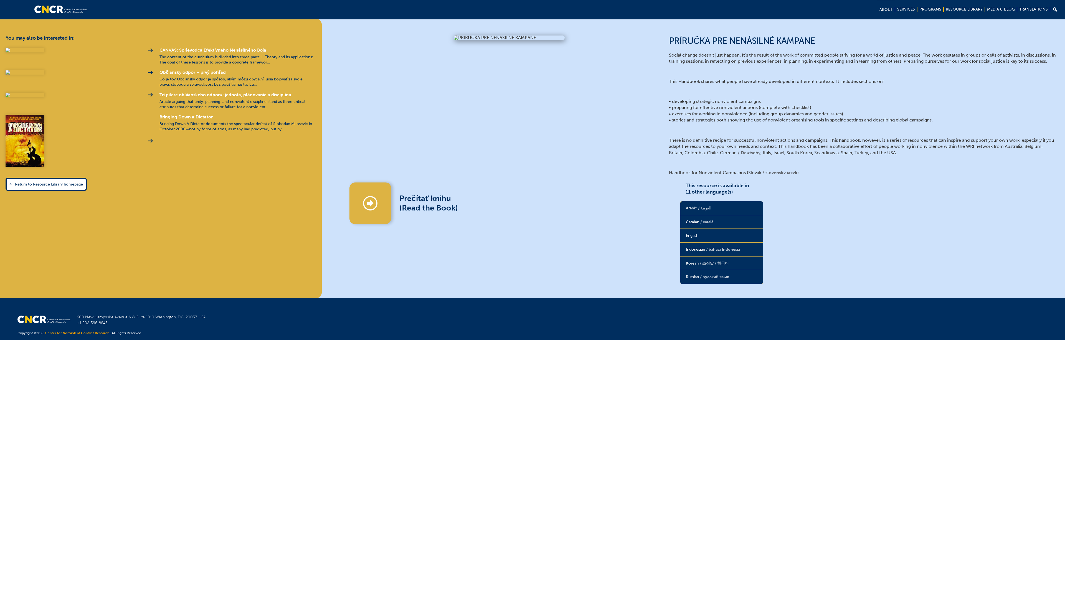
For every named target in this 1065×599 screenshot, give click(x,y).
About (886, 9)
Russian (707, 276)
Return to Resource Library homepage (49, 184)
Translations (1033, 9)
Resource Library (964, 9)
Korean (707, 263)
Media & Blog (1001, 9)
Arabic (698, 207)
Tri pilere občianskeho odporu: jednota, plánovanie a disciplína (225, 94)
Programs (930, 9)
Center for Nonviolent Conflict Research (77, 333)
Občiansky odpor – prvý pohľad (192, 72)
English (692, 235)
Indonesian (713, 249)
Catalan (699, 221)
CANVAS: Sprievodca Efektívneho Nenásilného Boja (212, 50)
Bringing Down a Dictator (186, 117)
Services (906, 9)
